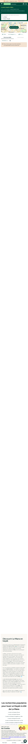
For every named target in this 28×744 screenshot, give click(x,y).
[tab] (7, 37)
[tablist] (14, 37)
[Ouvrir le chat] (25, 741)
